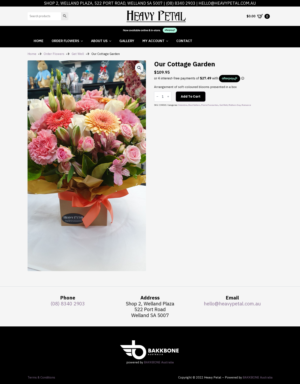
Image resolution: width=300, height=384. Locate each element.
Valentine (182, 105)
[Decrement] (157, 97)
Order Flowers (65, 41)
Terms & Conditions (41, 377)
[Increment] (168, 97)
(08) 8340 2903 (180, 3)
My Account (153, 41)
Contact (184, 41)
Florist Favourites (209, 105)
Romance (246, 105)
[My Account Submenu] (168, 41)
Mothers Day (235, 105)
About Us (99, 41)
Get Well (78, 54)
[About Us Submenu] (111, 41)
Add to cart (190, 96)
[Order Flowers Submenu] (83, 41)
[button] (64, 16)
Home (38, 41)
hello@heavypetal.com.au (227, 3)
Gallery (126, 41)
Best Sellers (194, 105)
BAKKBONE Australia (159, 362)
